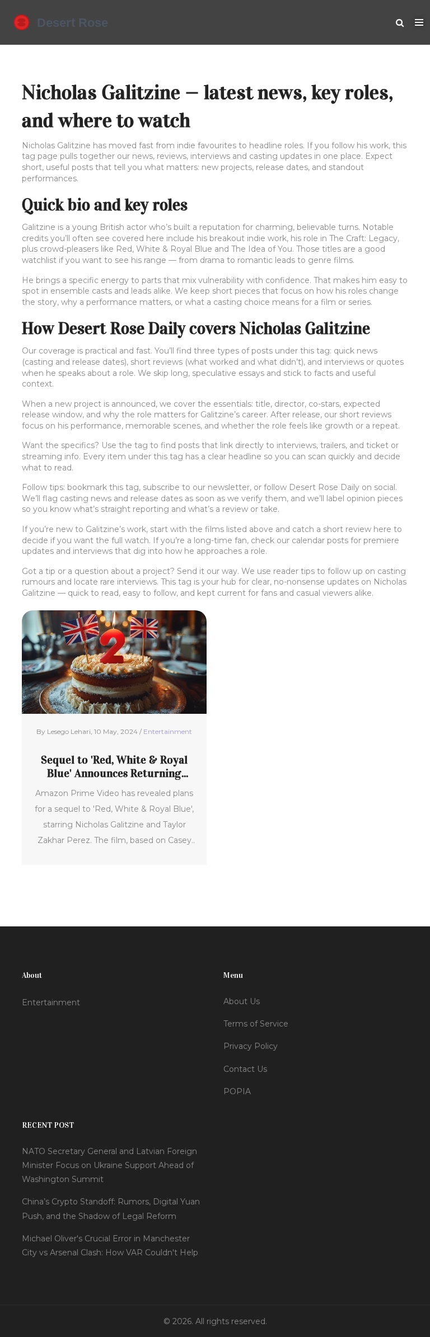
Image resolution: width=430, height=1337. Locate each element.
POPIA (237, 1091)
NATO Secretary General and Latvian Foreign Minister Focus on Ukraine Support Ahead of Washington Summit (109, 1165)
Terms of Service (255, 1024)
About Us (241, 1001)
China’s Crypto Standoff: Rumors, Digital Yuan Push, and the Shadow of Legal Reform (111, 1209)
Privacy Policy (250, 1046)
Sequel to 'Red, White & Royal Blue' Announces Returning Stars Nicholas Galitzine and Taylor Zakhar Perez (114, 766)
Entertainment (167, 731)
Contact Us (245, 1069)
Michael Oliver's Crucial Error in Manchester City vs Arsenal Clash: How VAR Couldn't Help (110, 1246)
